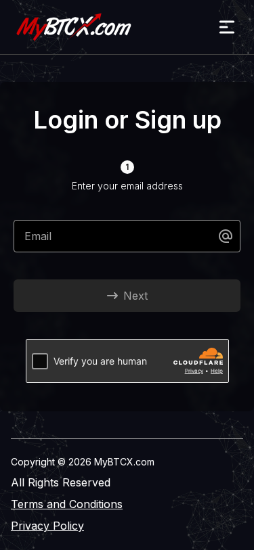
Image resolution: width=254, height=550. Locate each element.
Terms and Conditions (67, 504)
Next (135, 295)
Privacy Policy (47, 525)
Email (37, 236)
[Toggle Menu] (227, 27)
